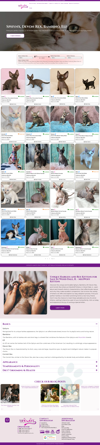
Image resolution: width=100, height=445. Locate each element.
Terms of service (66, 432)
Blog (63, 426)
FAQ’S (30, 8)
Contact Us (57, 3)
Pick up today (32, 3)
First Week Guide (66, 424)
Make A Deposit (64, 3)
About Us (51, 3)
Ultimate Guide (66, 423)
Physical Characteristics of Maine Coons (73, 406)
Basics (6, 324)
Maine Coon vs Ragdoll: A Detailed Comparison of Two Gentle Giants (53, 387)
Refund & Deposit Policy (68, 439)
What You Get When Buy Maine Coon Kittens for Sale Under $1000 (13, 406)
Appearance (10, 362)
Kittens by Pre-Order (42, 3)
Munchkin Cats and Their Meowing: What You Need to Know (33, 406)
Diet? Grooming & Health (19, 370)
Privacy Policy (65, 436)
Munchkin (82, 337)
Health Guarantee (66, 434)
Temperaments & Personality (21, 366)
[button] (50, 324)
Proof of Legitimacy (74, 3)
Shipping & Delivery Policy (69, 437)
